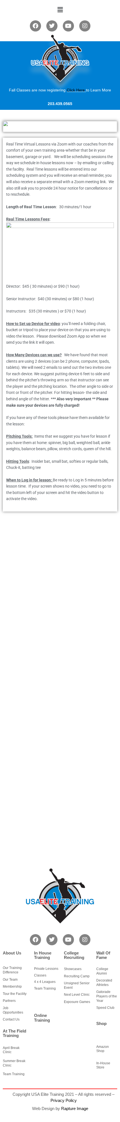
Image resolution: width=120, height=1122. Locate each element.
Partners (9, 1001)
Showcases (72, 969)
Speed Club (105, 1008)
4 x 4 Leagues (45, 982)
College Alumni (102, 971)
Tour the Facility (15, 994)
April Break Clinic (11, 1050)
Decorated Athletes (104, 982)
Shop (101, 1023)
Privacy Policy (64, 1100)
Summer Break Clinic (14, 1063)
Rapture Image (74, 1108)
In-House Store (103, 1065)
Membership (12, 986)
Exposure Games (77, 1002)
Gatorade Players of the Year (106, 996)
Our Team (10, 980)
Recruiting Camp (77, 976)
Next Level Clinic (77, 995)
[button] (60, 9)
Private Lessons (46, 969)
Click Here (76, 90)
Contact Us (11, 1019)
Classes (40, 975)
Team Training (14, 1074)
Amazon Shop (102, 1049)
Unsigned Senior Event (77, 985)
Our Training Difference (12, 970)
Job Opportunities (13, 1010)
